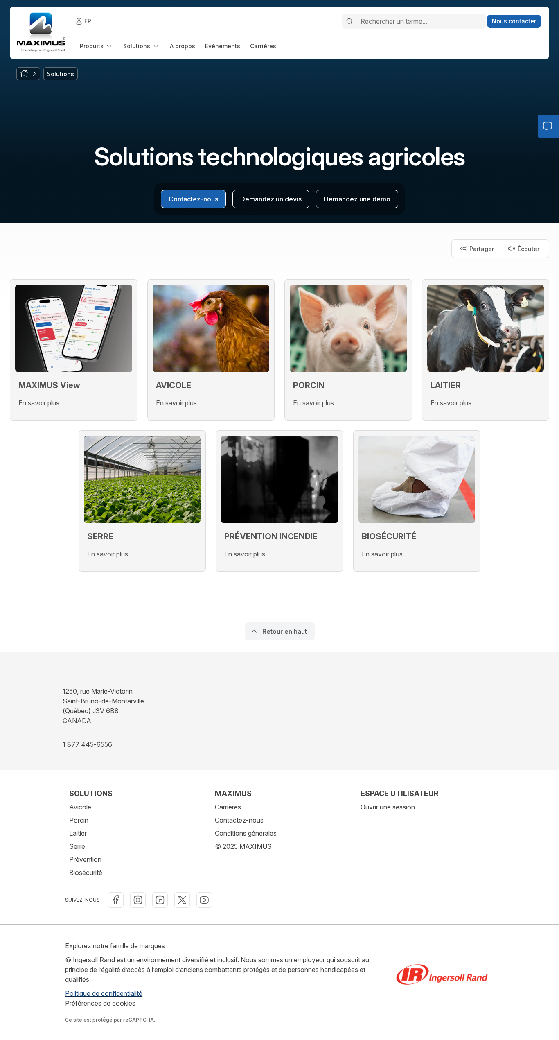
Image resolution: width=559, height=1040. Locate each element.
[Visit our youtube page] (204, 900)
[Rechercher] (349, 21)
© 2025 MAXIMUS (243, 846)
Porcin (78, 820)
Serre (77, 846)
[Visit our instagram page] (138, 900)
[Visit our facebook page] (116, 900)
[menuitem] (96, 46)
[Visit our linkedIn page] (160, 900)
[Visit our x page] (182, 900)
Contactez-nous (239, 820)
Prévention (85, 859)
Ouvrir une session (388, 807)
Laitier (78, 833)
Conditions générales (246, 833)
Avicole (80, 807)
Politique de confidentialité (103, 993)
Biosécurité (85, 872)
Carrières (228, 807)
